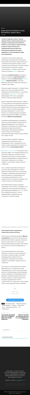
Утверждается (14, 94)
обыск (3, 307)
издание (15, 71)
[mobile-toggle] (2, 2)
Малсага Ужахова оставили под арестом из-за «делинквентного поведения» (22, 317)
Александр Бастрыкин (10, 303)
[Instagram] (11, 384)
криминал (14, 305)
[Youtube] (22, 384)
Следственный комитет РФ (11, 307)
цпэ (19, 307)
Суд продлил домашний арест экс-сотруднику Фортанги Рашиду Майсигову (8, 317)
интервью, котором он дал (9, 150)
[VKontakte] (18, 384)
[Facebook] (7, 384)
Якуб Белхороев (5, 308)
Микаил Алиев (21, 305)
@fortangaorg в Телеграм (15, 300)
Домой (2, 5)
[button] (28, 2)
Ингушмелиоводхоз (6, 305)
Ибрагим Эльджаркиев (21, 303)
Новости (7, 5)
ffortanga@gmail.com (20, 380)
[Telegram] (15, 384)
